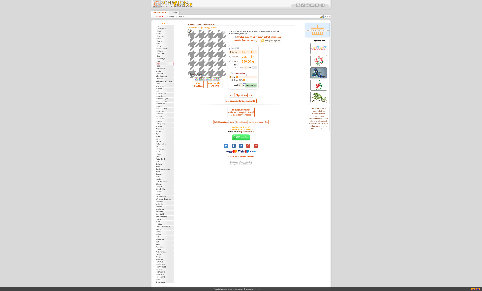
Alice (159, 91)
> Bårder (158, 31)
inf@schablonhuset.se (246, 131)
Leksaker (160, 106)
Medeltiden (159, 204)
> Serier (158, 61)
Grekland (159, 164)
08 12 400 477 (245, 127)
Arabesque (159, 73)
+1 (249, 95)
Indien (158, 176)
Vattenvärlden (161, 252)
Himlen (158, 171)
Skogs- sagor (161, 124)
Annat (159, 33)
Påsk (159, 154)
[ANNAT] (160, 262)
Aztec (158, 83)
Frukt (157, 161)
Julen (159, 151)
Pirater (159, 121)
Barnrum (160, 36)
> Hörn (158, 56)
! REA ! (158, 26)
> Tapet (158, 63)
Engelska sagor (162, 99)
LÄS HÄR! (215, 86)
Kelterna (159, 184)
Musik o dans (160, 209)
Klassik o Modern (163, 48)
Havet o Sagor (162, 101)
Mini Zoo (160, 111)
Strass (174, 12)
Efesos (158, 139)
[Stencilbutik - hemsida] (173, 7)
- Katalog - (158, 16)
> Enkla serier (160, 53)
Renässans (159, 219)
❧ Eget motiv (160, 282)
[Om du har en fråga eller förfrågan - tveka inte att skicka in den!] (241, 140)
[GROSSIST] (160, 259)
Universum (159, 247)
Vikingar (158, 254)
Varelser (158, 249)
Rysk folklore (160, 224)
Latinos (158, 194)
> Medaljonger (160, 58)
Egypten (158, 141)
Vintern (158, 257)
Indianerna (161, 104)
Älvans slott (161, 94)
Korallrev (159, 191)
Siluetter (159, 229)
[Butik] (297, 7)
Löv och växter (161, 196)
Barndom (159, 89)
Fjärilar (158, 156)
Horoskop (159, 174)
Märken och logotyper (163, 199)
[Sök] (317, 7)
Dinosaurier (160, 129)
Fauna (159, 41)
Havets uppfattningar (163, 169)
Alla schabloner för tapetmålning (239, 101)
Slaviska (158, 232)
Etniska (160, 38)
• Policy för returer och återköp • (241, 156)
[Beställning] (312, 7)
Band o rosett (160, 86)
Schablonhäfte (159, 12)
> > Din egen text (161, 28)
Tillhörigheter (160, 239)
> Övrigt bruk (198, 86)
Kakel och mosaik (162, 181)
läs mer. (257, 289)
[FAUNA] (160, 274)
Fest (157, 146)
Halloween (161, 149)
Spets (158, 237)
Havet (159, 46)
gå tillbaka (242, 95)
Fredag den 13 (160, 159)
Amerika (158, 71)
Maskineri (159, 201)
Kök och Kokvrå (161, 189)
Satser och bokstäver (163, 227)
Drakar (158, 136)
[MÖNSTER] (161, 277)
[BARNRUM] (161, 267)
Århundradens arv (162, 76)
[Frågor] (302, 7)
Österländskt (160, 214)
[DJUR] (160, 269)
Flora (159, 43)
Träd (157, 242)
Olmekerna (159, 212)
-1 (232, 95)
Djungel (158, 131)
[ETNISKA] (161, 272)
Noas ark (160, 119)
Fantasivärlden (161, 144)
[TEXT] (159, 279)
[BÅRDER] (161, 264)
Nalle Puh (160, 116)
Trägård (158, 244)
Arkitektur (159, 78)
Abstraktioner (160, 68)
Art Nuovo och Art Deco (164, 81)
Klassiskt (159, 186)
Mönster (160, 51)
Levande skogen (162, 109)
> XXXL (158, 66)
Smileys (158, 234)
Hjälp (181, 16)
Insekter (158, 179)
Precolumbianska (161, 217)
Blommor (159, 126)
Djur (157, 134)
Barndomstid (161, 96)
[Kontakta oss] (307, 7)
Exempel (171, 16)
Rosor (158, 222)
